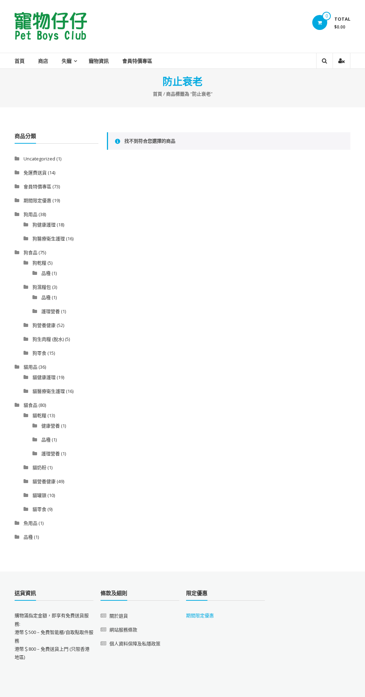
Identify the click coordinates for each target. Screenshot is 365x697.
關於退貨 (118, 616)
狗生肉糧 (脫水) (48, 339)
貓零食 (39, 509)
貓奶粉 (39, 467)
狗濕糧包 (41, 287)
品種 (46, 273)
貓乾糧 (39, 415)
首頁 (20, 60)
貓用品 (30, 367)
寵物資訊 (99, 60)
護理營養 (50, 311)
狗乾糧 (39, 263)
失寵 (67, 60)
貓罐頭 (39, 495)
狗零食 (39, 353)
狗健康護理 (44, 224)
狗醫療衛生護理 (48, 238)
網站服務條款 (123, 629)
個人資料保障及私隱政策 (134, 643)
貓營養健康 (44, 481)
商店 (43, 60)
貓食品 (30, 405)
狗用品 (30, 214)
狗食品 (30, 252)
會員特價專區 (137, 60)
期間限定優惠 (37, 200)
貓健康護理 (44, 377)
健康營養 (50, 425)
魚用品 (30, 523)
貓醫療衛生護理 (48, 391)
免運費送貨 (35, 172)
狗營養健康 (44, 325)
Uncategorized (39, 158)
